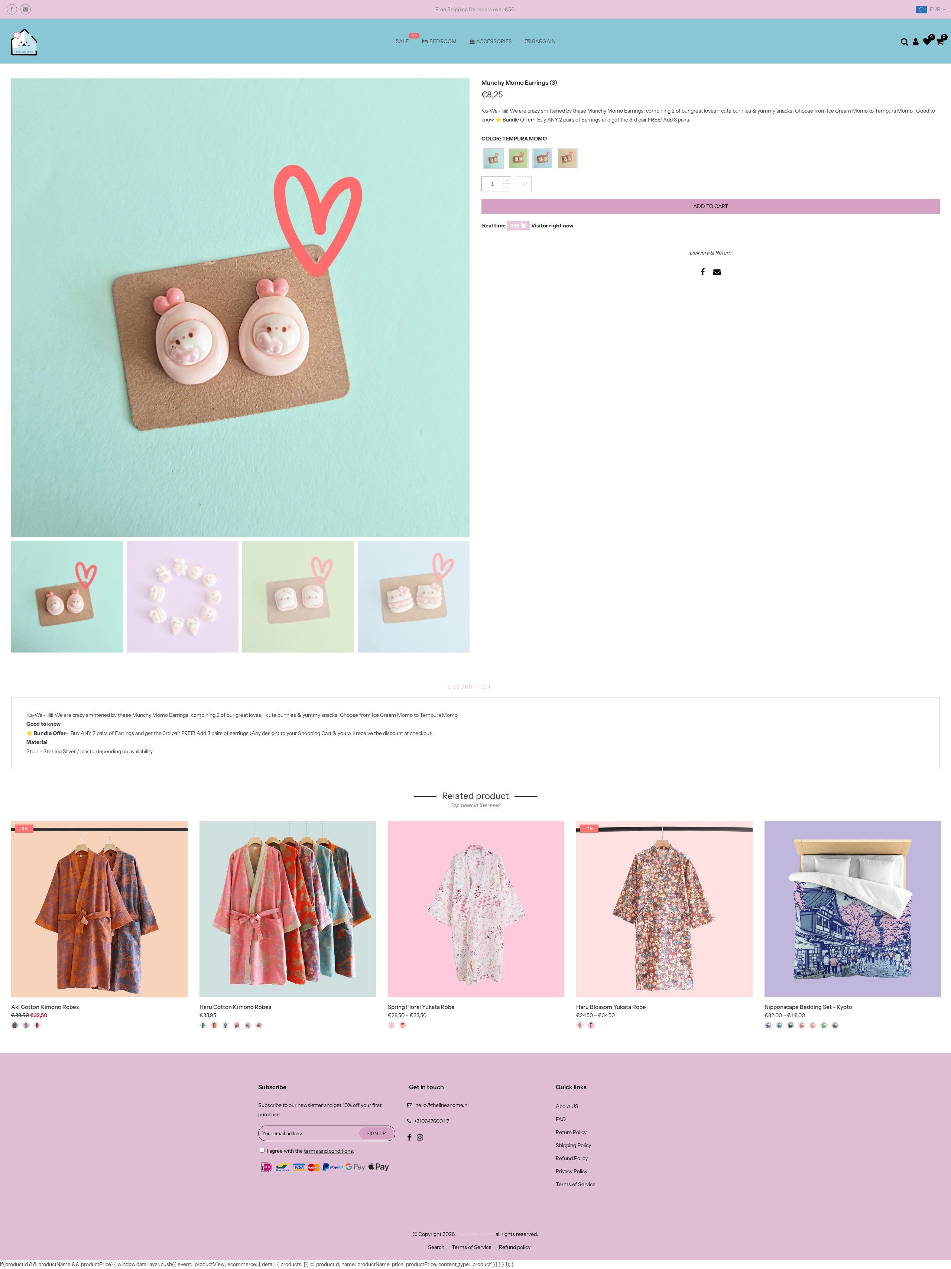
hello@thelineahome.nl (441, 1105)
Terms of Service (575, 1184)
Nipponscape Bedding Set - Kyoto (808, 1006)
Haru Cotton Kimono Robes (235, 1006)
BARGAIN (543, 41)
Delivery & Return (710, 252)
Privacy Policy (571, 1171)
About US (567, 1106)
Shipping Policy (573, 1145)
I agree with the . (310, 1150)
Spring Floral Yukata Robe (421, 1006)
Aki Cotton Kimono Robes (45, 1006)
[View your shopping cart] (939, 41)
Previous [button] (29, 307)
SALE (402, 41)
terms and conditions (328, 1150)
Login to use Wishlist (524, 184)
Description (469, 686)
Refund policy (514, 1247)
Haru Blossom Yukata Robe (611, 1006)
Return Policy (571, 1132)
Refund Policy (572, 1158)
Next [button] (451, 307)
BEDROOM (443, 41)
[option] (240, 307)
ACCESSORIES (494, 41)
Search (436, 1247)
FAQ (561, 1119)
